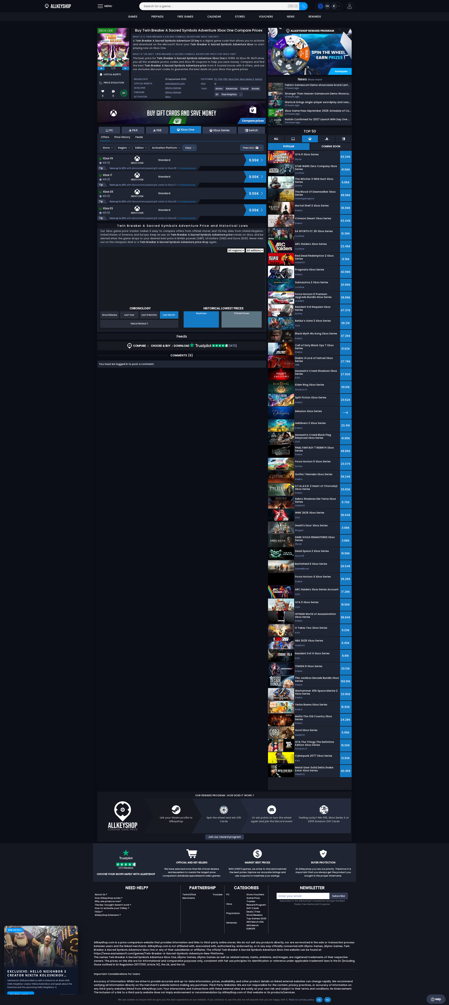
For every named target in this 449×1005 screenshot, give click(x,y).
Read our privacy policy (301, 999)
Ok (319, 999)
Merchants (188, 898)
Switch (258, 79)
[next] (125, 68)
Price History (122, 137)
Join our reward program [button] (224, 837)
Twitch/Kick (189, 894)
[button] (350, 6)
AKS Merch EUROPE (252, 927)
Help (437, 999)
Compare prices (187, 168)
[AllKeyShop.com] (58, 6)
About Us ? (101, 894)
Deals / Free (253, 911)
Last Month (169, 314)
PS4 (220, 79)
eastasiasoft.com (175, 83)
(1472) (232, 346)
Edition (139, 148)
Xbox (167, 96)
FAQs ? (99, 911)
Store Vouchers (255, 894)
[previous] (101, 68)
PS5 (225, 79)
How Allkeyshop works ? (108, 898)
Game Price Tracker (253, 899)
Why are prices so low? (108, 901)
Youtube (218, 894)
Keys (188, 148)
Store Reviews (254, 915)
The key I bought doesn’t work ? (113, 904)
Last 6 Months (149, 314)
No (327, 999)
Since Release (109, 314)
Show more (315, 79)
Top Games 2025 (256, 918)
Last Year (129, 314)
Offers (105, 137)
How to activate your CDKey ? (112, 908)
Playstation (233, 913)
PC (215, 79)
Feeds (139, 137)
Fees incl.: (249, 148)
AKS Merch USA (255, 921)
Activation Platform (164, 148)
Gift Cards (252, 908)
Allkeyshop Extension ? (108, 915)
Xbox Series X (247, 79)
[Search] (303, 6)
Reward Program (256, 904)
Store (106, 148)
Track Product (139, 323)
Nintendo (231, 922)
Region (122, 148)
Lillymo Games (173, 87)
